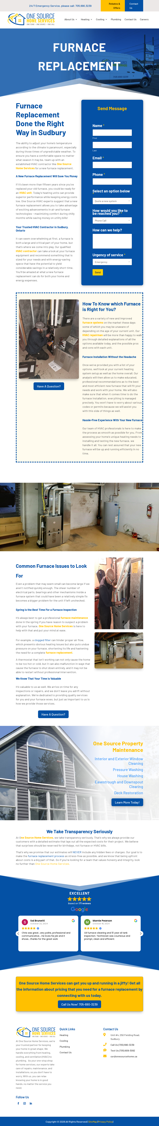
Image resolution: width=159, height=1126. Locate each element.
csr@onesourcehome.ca (124, 1056)
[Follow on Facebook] (18, 1103)
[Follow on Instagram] (24, 1103)
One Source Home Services (56, 626)
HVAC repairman (92, 335)
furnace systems (92, 322)
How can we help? (107, 229)
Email (98, 157)
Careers (144, 19)
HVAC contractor (26, 251)
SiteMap (92, 1121)
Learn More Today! (127, 802)
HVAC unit (25, 192)
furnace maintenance (74, 617)
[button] (18, 933)
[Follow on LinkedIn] (30, 1103)
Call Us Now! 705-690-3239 (79, 1004)
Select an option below (111, 192)
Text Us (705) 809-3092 (123, 1050)
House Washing (130, 775)
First (95, 138)
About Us (69, 19)
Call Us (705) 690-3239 (122, 1044)
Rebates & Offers (114, 5)
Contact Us (133, 5)
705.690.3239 (83, 5)
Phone (99, 174)
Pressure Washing (128, 769)
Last (95, 150)
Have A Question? (49, 386)
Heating (85, 19)
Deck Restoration (128, 792)
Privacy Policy (105, 1121)
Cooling (100, 19)
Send (98, 272)
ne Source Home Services (37, 837)
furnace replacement (59, 652)
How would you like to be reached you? (110, 212)
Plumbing (116, 19)
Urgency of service (109, 254)
